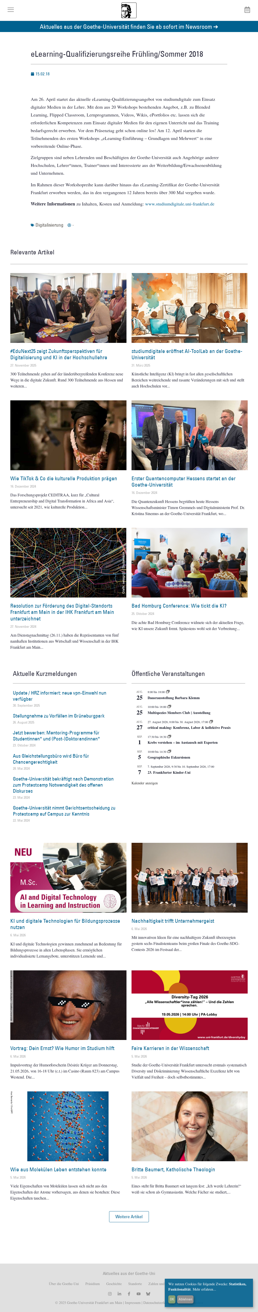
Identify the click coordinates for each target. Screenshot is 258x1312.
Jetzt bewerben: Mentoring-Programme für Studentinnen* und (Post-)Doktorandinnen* (56, 735)
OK (172, 1299)
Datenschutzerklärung (158, 1302)
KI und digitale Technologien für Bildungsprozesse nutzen (65, 924)
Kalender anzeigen (145, 783)
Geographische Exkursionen (169, 757)
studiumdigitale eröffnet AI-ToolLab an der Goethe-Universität (187, 354)
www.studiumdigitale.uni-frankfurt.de (179, 204)
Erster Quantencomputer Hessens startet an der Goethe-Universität (184, 481)
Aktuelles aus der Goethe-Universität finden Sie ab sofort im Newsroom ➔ (129, 26)
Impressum (132, 1302)
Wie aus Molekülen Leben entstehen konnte (58, 1169)
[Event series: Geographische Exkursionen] (169, 752)
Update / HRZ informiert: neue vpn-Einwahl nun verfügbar (59, 696)
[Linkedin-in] (119, 1294)
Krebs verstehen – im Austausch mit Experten (183, 742)
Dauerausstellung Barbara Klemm (174, 697)
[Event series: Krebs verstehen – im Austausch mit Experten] (169, 737)
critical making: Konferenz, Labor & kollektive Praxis (189, 727)
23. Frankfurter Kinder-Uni (169, 772)
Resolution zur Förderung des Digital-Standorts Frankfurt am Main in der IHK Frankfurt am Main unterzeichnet (62, 612)
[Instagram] (110, 1294)
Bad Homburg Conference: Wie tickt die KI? (179, 605)
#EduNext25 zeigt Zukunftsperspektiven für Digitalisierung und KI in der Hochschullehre (58, 354)
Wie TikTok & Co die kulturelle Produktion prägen (63, 478)
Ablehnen (185, 1299)
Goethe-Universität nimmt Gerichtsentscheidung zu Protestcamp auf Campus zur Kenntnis (64, 810)
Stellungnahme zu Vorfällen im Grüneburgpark (59, 715)
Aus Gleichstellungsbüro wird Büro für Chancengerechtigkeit (51, 759)
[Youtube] (139, 1294)
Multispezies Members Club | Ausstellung (179, 712)
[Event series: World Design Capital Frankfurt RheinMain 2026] (211, 722)
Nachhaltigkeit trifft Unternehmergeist (173, 920)
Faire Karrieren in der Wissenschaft (170, 1048)
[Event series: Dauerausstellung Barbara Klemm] (168, 692)
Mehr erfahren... (204, 1289)
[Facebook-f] (129, 1294)
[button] (129, 1216)
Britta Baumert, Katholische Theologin (173, 1169)
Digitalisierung (49, 225)
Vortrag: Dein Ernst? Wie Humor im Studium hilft (62, 1048)
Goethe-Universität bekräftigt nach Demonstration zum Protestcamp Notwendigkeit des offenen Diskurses (63, 785)
